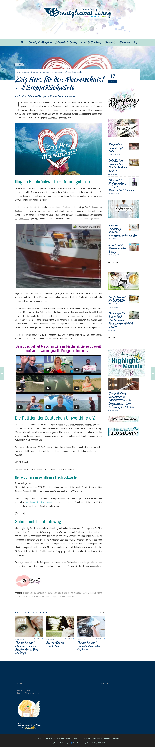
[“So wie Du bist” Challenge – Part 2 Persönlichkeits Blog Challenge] (29, 626)
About (68, 738)
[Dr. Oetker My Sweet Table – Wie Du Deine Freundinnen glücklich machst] (134, 315)
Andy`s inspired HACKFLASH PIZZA (116, 300)
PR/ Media (86, 738)
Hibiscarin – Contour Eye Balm (115, 147)
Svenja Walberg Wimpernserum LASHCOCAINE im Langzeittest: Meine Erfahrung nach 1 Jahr (121, 400)
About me (124, 42)
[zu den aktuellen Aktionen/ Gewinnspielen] (123, 419)
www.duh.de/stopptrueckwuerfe (39, 502)
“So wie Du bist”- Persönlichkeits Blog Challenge (88, 646)
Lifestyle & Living (66, 42)
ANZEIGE (19, 65)
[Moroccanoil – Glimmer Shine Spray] (134, 247)
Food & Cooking (91, 42)
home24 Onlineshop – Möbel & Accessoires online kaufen (122, 230)
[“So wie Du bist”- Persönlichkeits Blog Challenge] (91, 626)
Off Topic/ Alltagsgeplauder (73, 72)
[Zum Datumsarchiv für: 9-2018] (112, 78)
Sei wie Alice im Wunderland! (55, 644)
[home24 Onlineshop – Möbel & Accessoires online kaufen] (134, 227)
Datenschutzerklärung (54, 738)
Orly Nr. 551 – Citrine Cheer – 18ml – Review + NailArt (117, 165)
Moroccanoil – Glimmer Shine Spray (117, 248)
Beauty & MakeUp (40, 42)
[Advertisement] (77, 28)
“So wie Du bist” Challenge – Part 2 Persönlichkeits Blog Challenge (26, 648)
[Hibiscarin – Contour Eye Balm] (134, 146)
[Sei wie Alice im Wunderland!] (60, 626)
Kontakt (77, 738)
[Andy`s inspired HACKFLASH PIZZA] (134, 299)
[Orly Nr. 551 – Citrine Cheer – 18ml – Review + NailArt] (134, 162)
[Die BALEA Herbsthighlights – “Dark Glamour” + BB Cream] (134, 182)
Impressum (38, 738)
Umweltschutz (46, 72)
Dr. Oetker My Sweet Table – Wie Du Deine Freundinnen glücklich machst (120, 320)
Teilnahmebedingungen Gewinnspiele (107, 738)
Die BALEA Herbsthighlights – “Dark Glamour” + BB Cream (121, 185)
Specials (109, 42)
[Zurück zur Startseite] (21, 42)
